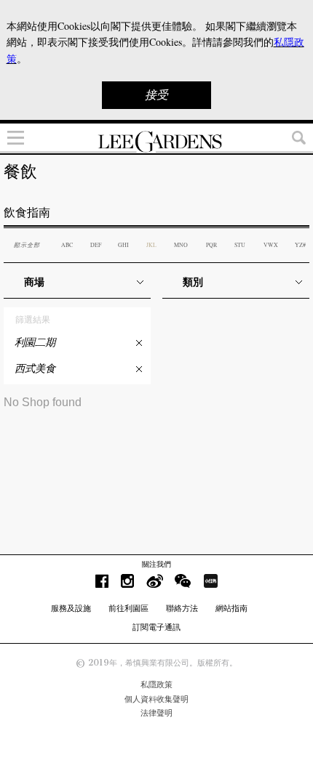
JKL (151, 244)
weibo (154, 581)
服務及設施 (71, 608)
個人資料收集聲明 (156, 699)
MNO (181, 244)
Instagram (127, 581)
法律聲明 (156, 712)
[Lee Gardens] (156, 142)
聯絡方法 (182, 608)
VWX (271, 244)
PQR (211, 244)
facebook (101, 581)
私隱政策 (156, 684)
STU (239, 244)
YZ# (300, 244)
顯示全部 (27, 244)
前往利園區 (128, 608)
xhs (210, 581)
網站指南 (231, 608)
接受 (156, 95)
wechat (183, 581)
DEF (95, 244)
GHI (123, 244)
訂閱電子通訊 (156, 627)
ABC (67, 244)
